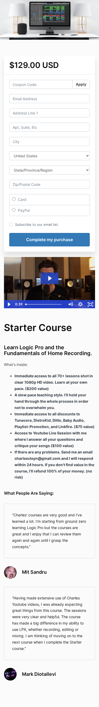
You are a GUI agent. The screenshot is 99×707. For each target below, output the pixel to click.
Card (21, 199)
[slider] (44, 304)
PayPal (23, 210)
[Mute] (70, 304)
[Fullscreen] (90, 304)
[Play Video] (9, 304)
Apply (81, 84)
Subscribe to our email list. (37, 224)
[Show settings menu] (80, 304)
